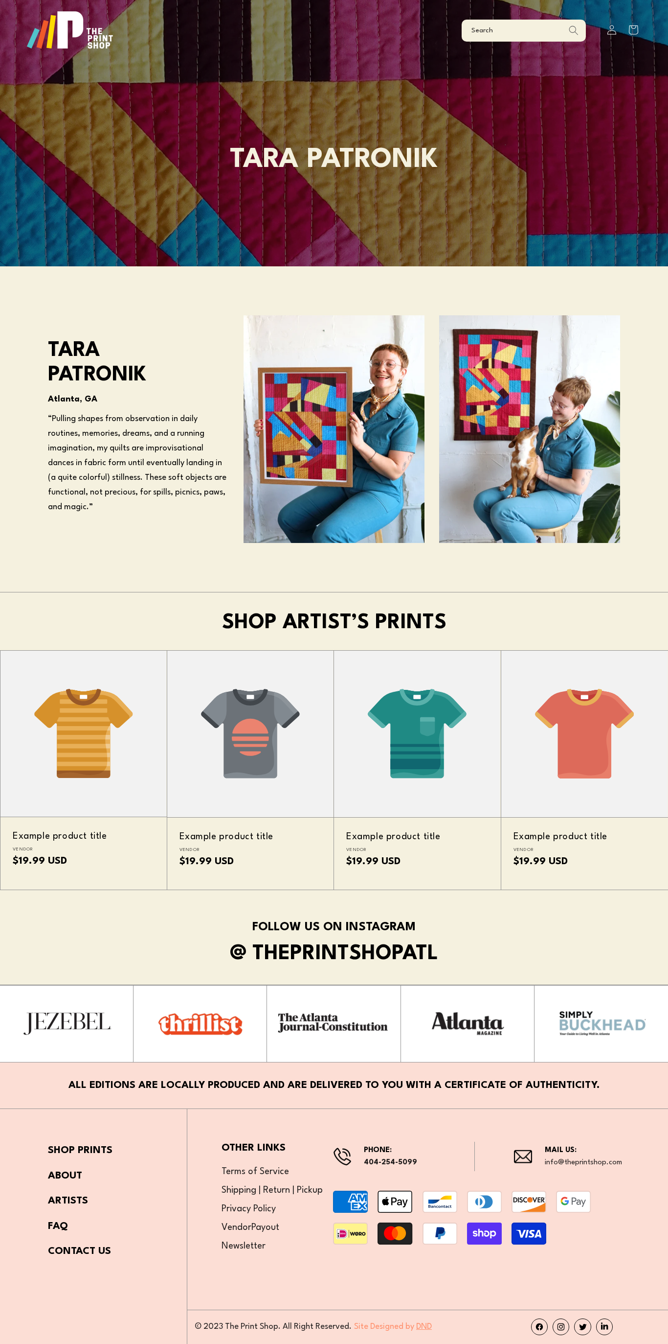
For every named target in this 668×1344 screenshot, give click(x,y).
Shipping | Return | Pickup (272, 1190)
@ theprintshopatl (334, 953)
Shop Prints (80, 1150)
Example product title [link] (60, 836)
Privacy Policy (249, 1208)
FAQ (58, 1226)
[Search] (573, 31)
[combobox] (524, 31)
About (65, 1176)
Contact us (79, 1251)
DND (424, 1326)
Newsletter (244, 1246)
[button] (633, 30)
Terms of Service (255, 1171)
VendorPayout (250, 1227)
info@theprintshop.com (583, 1162)
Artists (68, 1201)
